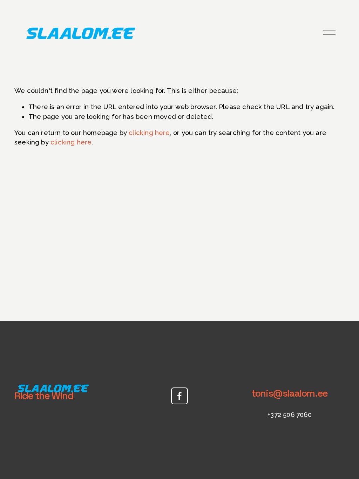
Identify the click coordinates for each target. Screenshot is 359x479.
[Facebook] (179, 395)
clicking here (149, 132)
